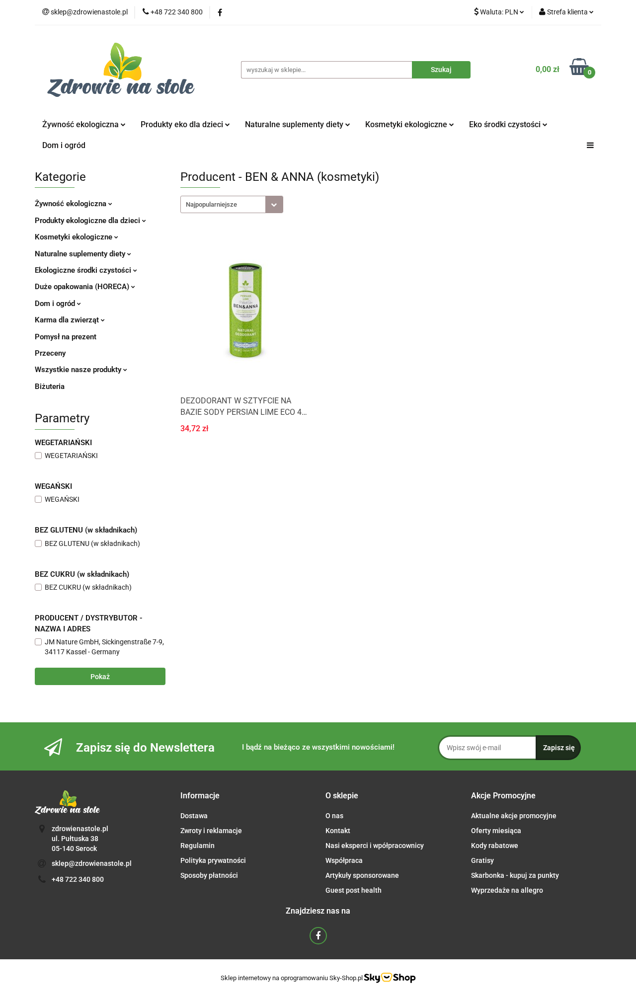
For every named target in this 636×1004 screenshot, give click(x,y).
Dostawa (194, 816)
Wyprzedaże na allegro (507, 890)
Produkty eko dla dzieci (183, 124)
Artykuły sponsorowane (362, 875)
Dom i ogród (63, 145)
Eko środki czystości (506, 124)
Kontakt (337, 831)
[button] (200, 796)
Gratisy (482, 860)
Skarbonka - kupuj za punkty (515, 875)
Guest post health (353, 890)
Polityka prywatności (213, 860)
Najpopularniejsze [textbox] (211, 204)
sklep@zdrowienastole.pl (92, 863)
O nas (334, 816)
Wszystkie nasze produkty (79, 369)
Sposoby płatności (209, 875)
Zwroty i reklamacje (211, 831)
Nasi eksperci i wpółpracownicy (374, 846)
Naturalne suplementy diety (295, 124)
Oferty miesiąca (496, 831)
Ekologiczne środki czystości (84, 270)
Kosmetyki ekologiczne (407, 124)
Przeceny (50, 353)
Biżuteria (50, 386)
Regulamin (197, 846)
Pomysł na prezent (65, 336)
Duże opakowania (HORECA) (83, 286)
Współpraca (344, 860)
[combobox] (231, 204)
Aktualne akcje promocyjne (513, 816)
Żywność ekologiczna (71, 203)
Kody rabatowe (494, 846)
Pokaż (100, 677)
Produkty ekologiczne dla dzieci (88, 220)
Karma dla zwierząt (68, 319)
